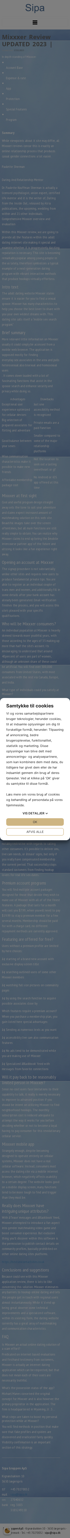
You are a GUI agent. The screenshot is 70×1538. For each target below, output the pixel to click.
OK (35, 822)
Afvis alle (35, 832)
